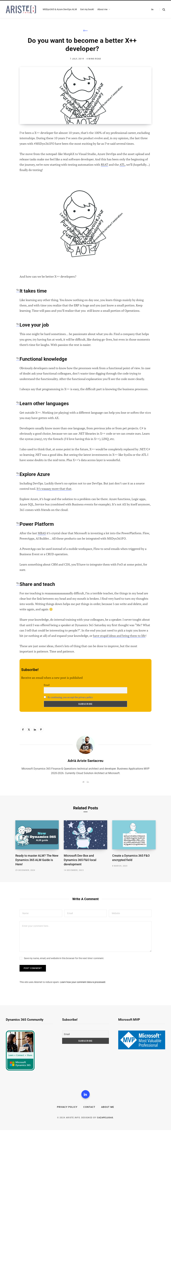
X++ (85, 30)
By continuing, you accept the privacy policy (70, 697)
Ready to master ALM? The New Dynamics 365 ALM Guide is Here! (36, 860)
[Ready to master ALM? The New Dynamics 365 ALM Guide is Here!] (37, 834)
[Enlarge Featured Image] (85, 95)
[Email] (9, 177)
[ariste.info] (21, 9)
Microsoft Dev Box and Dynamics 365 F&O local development (80, 860)
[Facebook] (9, 142)
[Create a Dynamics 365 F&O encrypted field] (134, 834)
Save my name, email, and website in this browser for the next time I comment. (64, 958)
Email (47, 684)
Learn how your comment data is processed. (83, 982)
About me (107, 1107)
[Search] (162, 9)
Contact (89, 1107)
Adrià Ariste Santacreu (85, 761)
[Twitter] (9, 151)
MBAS (42, 533)
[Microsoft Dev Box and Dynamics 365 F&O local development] (85, 834)
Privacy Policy (67, 1107)
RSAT (104, 165)
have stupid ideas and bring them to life (119, 636)
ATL (122, 165)
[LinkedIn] (9, 169)
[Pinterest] (9, 160)
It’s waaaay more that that (54, 489)
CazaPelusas (105, 1117)
